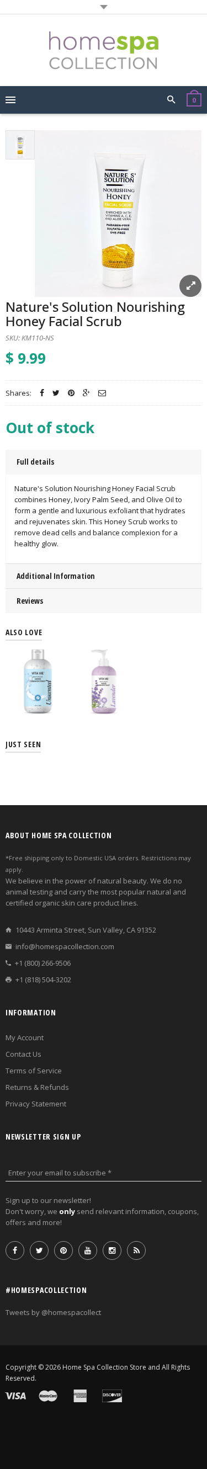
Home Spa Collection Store (104, 1367)
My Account (25, 1037)
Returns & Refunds (37, 1087)
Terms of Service (34, 1071)
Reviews (30, 600)
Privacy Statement (36, 1104)
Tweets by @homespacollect (53, 1312)
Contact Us (23, 1054)
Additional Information (56, 576)
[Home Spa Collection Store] (104, 50)
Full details (35, 461)
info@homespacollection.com (64, 946)
